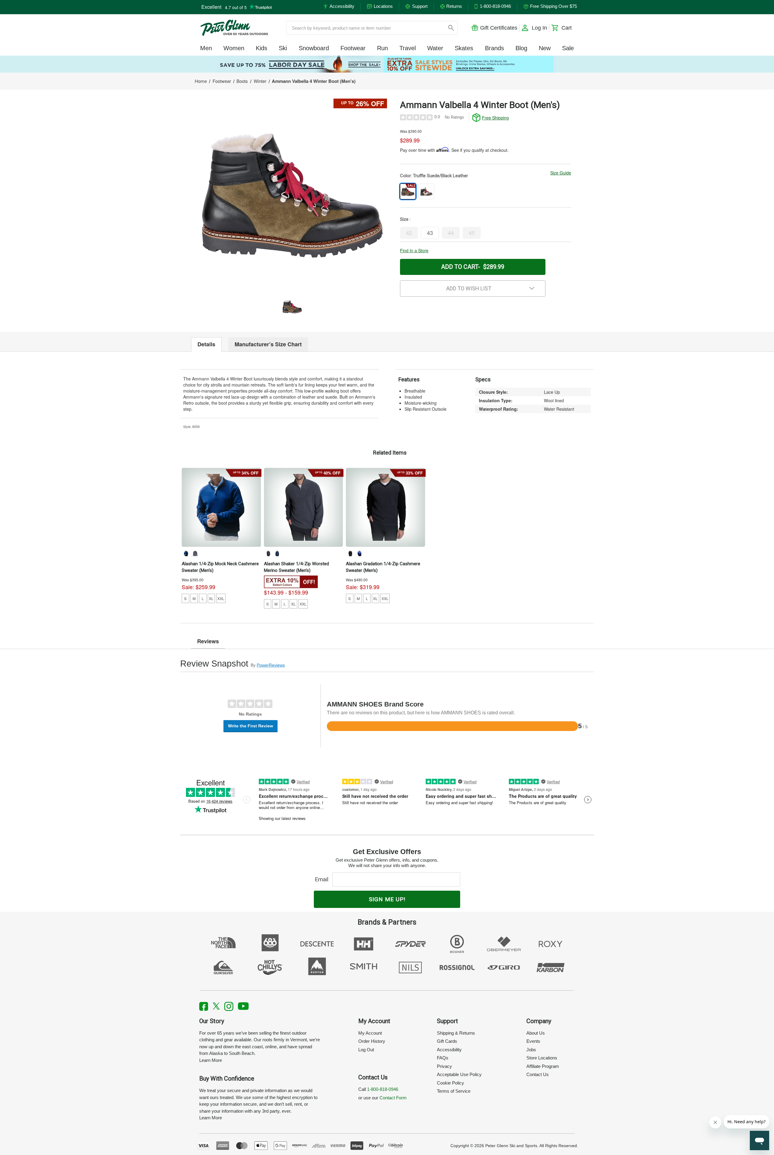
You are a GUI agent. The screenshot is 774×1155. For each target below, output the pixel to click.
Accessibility (449, 1049)
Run (382, 48)
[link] (387, 64)
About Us (535, 1033)
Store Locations (541, 1057)
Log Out (366, 1049)
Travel (407, 48)
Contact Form (393, 1097)
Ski (283, 48)
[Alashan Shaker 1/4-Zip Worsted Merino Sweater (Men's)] (303, 507)
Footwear (353, 48)
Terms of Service (453, 1091)
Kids (261, 48)
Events (533, 1041)
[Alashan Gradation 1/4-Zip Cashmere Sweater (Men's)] (385, 507)
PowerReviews (271, 665)
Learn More (210, 1060)
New (545, 48)
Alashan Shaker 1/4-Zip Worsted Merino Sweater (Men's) (296, 567)
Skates (464, 48)
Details (206, 344)
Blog (521, 48)
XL (211, 598)
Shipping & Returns (456, 1033)
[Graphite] (195, 553)
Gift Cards (447, 1041)
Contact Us (537, 1074)
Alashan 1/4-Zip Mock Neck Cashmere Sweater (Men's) (220, 567)
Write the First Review (250, 725)
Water (435, 48)
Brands (494, 48)
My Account (370, 1033)
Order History (371, 1041)
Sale (568, 48)
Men (206, 48)
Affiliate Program (542, 1066)
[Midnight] (186, 553)
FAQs (442, 1057)
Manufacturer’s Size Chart (268, 344)
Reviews (208, 641)
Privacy (444, 1066)
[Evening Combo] (277, 553)
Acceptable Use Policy (459, 1074)
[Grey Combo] (350, 553)
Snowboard (314, 48)
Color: (434, 175)
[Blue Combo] (359, 553)
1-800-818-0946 (382, 1089)
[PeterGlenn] (234, 28)
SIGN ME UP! (387, 899)
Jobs (531, 1049)
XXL (220, 598)
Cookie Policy (450, 1082)
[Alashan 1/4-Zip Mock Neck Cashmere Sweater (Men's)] (221, 507)
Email (323, 879)
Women (233, 48)
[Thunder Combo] (268, 553)
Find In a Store (414, 250)
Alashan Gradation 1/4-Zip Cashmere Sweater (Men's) (383, 567)
